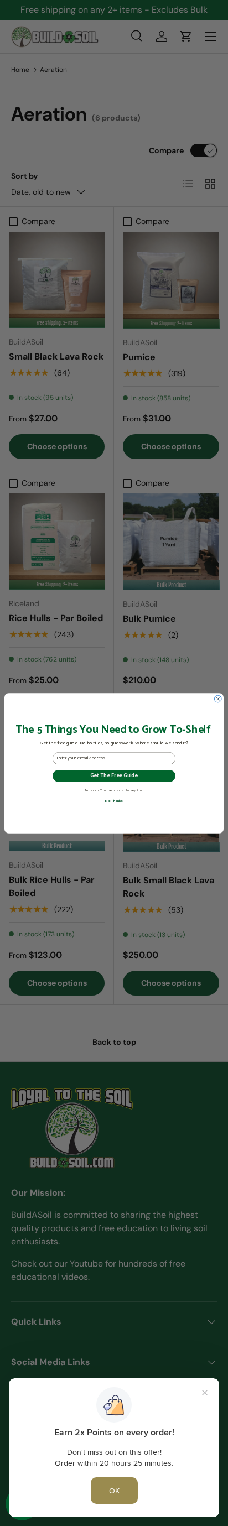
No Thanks (113, 801)
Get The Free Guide (114, 775)
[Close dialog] (217, 698)
